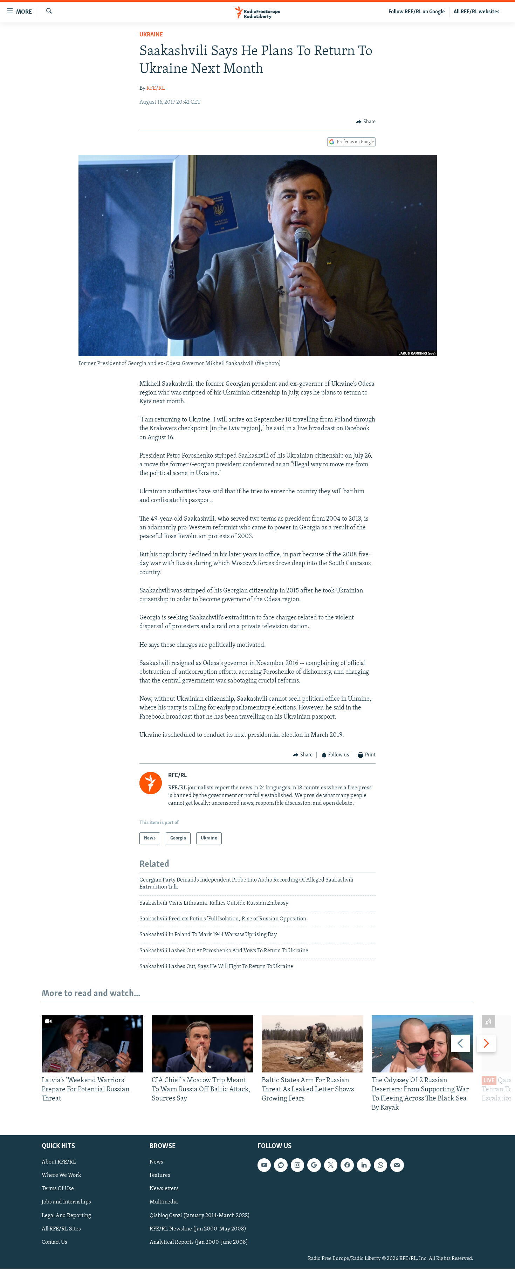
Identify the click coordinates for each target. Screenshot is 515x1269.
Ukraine (151, 35)
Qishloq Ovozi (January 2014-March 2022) (200, 1216)
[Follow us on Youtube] (264, 1165)
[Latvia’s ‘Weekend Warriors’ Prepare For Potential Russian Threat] (92, 1043)
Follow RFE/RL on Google (417, 12)
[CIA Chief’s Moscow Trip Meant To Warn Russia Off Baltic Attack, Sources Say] (202, 1043)
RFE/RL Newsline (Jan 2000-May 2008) (198, 1229)
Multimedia (164, 1202)
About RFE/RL (59, 1162)
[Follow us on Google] (314, 1165)
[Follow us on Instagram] (297, 1165)
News (156, 1162)
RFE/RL (155, 88)
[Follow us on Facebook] (347, 1165)
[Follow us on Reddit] (280, 1165)
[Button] (366, 121)
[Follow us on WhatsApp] (380, 1165)
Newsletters (164, 1189)
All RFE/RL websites (477, 12)
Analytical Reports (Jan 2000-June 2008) (199, 1242)
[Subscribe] (397, 1165)
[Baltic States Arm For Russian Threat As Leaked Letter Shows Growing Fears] (312, 1043)
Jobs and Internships (66, 1202)
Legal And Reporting (66, 1216)
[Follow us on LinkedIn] (363, 1165)
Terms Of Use (58, 1189)
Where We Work (61, 1176)
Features (160, 1176)
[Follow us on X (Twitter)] (330, 1165)
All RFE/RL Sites (61, 1229)
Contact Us (54, 1242)
